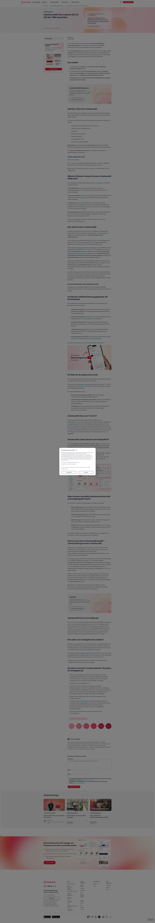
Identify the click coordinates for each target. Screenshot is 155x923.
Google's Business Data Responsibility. (68, 464)
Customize (68, 472)
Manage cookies (64, 469)
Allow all (86, 472)
